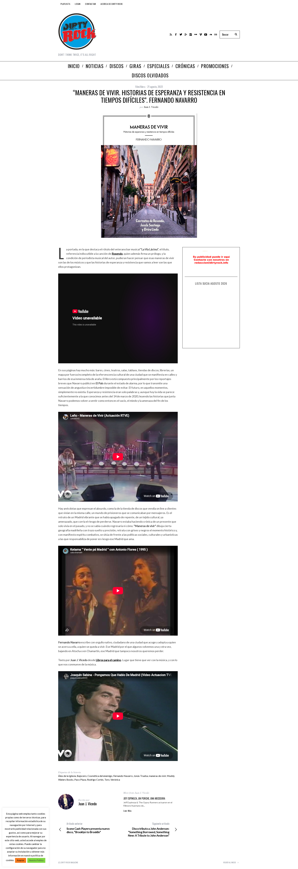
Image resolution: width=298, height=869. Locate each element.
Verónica (115, 779)
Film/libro (140, 87)
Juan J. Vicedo (151, 106)
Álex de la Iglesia (67, 775)
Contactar (90, 3)
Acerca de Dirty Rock (112, 3)
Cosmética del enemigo (100, 775)
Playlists (65, 3)
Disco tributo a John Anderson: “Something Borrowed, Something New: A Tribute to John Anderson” (148, 829)
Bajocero (82, 775)
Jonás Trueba (141, 775)
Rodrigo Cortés (95, 779)
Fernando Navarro (123, 775)
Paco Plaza (80, 779)
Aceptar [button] (20, 860)
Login (77, 3)
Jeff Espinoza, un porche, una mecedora (144, 798)
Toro (107, 779)
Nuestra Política (36, 860)
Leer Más (127, 811)
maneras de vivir (157, 775)
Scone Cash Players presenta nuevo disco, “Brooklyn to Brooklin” (88, 828)
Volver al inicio (229, 862)
